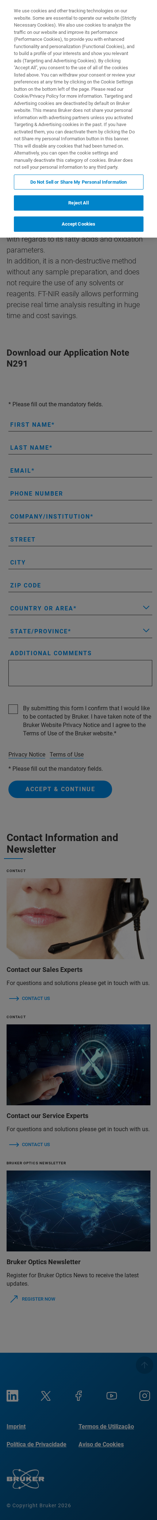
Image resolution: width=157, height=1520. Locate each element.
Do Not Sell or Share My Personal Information (78, 182)
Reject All (78, 203)
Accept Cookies (79, 224)
